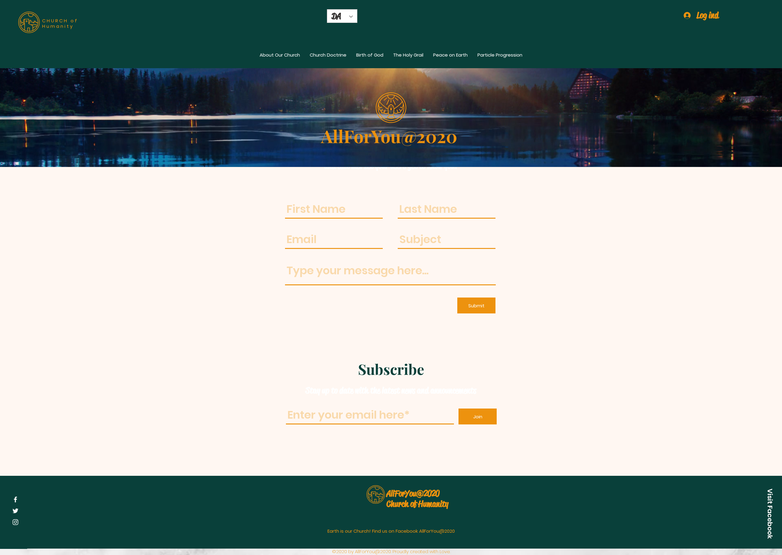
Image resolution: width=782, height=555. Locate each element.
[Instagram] (15, 522)
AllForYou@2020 (413, 493)
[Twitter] (15, 511)
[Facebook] (15, 499)
